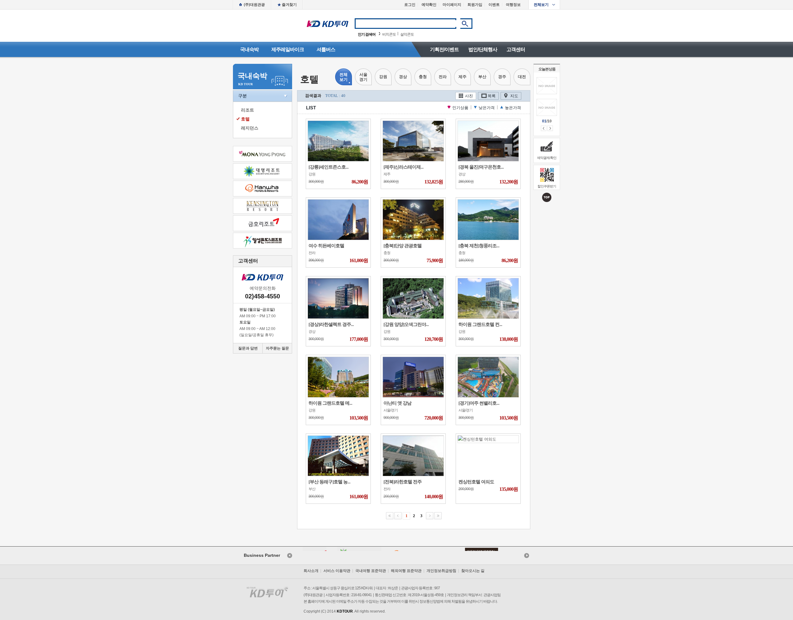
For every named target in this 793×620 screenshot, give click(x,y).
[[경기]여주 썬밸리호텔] (488, 376)
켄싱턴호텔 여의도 (476, 481)
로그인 (409, 4)
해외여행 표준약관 (406, 571)
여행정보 (513, 4)
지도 (514, 96)
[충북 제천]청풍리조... (478, 245)
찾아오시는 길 (472, 571)
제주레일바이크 (287, 49)
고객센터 (515, 49)
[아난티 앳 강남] (413, 376)
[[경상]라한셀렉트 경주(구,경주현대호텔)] (338, 298)
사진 (469, 96)
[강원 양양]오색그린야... (406, 324)
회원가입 (474, 4)
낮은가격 (487, 107)
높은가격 (513, 107)
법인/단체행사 (482, 49)
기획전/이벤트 (444, 49)
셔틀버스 (326, 49)
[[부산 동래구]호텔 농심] (338, 455)
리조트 (247, 110)
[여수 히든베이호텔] (338, 219)
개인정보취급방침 (441, 571)
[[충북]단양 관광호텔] (413, 219)
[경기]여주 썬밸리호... (478, 403)
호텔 (245, 119)
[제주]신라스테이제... (403, 167)
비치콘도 (389, 34)
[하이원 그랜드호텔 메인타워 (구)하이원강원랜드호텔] (338, 376)
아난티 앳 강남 (397, 403)
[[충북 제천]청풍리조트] (488, 219)
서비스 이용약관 (336, 571)
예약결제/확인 (546, 158)
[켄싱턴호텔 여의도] (477, 439)
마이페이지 (452, 4)
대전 (522, 76)
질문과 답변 (248, 348)
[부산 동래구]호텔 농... (329, 481)
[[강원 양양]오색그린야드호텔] (413, 298)
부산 (482, 76)
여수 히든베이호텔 (326, 245)
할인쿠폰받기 (546, 186)
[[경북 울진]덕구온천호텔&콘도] (488, 140)
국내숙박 (249, 49)
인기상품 (460, 107)
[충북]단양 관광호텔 (402, 245)
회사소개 (311, 571)
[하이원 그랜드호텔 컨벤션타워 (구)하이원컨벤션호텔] (488, 298)
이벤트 (494, 4)
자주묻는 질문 (277, 348)
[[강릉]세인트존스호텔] (338, 140)
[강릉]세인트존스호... (328, 167)
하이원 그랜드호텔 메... (330, 403)
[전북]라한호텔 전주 (402, 481)
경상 (403, 76)
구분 (242, 95)
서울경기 (363, 77)
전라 (443, 76)
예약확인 (429, 4)
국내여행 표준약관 (370, 571)
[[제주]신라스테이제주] (413, 140)
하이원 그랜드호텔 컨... (480, 324)
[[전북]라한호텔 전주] (413, 455)
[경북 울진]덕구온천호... (481, 167)
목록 (492, 96)
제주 (462, 76)
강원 (383, 76)
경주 (502, 76)
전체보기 (541, 4)
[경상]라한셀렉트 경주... (331, 324)
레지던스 (249, 127)
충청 (423, 76)
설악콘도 (407, 34)
